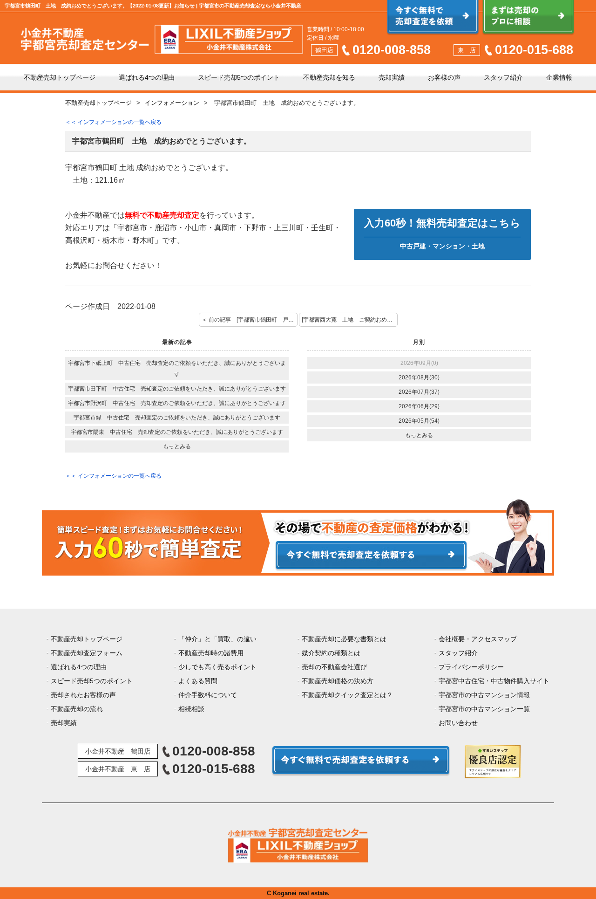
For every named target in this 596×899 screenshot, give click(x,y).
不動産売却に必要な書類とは (344, 639)
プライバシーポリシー (471, 667)
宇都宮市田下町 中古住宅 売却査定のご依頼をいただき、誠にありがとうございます (177, 388)
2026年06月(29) (419, 406)
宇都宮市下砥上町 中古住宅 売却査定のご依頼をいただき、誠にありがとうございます (177, 368)
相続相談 (191, 709)
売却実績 (392, 77)
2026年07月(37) (419, 392)
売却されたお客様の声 (83, 695)
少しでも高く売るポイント (217, 667)
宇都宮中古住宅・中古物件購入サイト (494, 681)
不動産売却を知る (329, 77)
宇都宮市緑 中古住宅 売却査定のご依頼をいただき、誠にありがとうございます (177, 417)
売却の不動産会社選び (334, 667)
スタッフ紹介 (503, 77)
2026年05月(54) (419, 421)
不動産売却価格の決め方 (337, 681)
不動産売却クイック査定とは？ (347, 695)
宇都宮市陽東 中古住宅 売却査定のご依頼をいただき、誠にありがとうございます (177, 432)
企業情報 (559, 77)
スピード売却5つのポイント (239, 77)
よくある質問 (197, 681)
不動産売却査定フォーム (86, 653)
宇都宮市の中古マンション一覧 (484, 709)
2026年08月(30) (419, 377)
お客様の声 (444, 77)
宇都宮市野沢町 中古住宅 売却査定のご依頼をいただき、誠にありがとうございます (177, 403)
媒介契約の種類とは (331, 653)
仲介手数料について (207, 695)
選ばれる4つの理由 (147, 77)
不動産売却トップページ (59, 77)
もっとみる (177, 446)
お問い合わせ (458, 723)
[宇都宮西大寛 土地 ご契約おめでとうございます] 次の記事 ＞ (350, 319)
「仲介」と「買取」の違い (217, 639)
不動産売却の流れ (77, 709)
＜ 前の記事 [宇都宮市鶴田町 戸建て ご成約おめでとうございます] (250, 319)
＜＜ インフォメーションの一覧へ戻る (113, 122)
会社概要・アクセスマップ (478, 639)
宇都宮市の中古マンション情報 (484, 695)
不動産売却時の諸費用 (211, 653)
